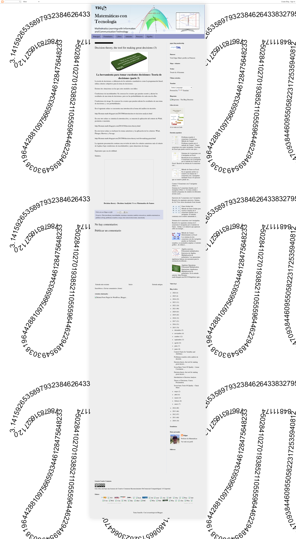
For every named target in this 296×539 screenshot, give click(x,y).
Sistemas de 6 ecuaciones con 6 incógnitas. (186, 220)
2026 (174, 293)
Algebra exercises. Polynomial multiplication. (190, 250)
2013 (174, 411)
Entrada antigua (157, 284)
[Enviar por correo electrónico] (118, 212)
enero (176, 404)
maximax (124, 215)
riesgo (120, 218)
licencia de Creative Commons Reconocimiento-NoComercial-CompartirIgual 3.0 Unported (140, 489)
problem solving (100, 218)
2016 (174, 324)
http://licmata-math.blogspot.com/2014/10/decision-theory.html (117, 126)
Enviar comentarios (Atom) (113, 288)
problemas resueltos (112, 218)
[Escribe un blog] (120, 212)
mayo (176, 391)
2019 (174, 315)
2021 (174, 308)
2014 (174, 408)
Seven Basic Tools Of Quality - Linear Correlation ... (186, 368)
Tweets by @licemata (177, 72)
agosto (176, 343)
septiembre (178, 339)
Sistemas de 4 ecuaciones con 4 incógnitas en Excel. (191, 154)
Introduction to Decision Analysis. (185, 377)
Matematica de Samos (145, 203)
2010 (174, 421)
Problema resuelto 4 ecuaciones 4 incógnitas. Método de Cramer (189, 139)
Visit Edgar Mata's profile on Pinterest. (183, 58)
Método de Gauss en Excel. (190, 169)
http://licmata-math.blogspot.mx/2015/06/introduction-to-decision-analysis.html (123, 113)
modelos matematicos (153, 215)
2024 (174, 299)
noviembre (178, 333)
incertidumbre (116, 215)
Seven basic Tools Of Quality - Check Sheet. (186, 386)
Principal (96, 36)
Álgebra (149, 36)
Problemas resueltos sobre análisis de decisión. (186, 358)
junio (176, 349)
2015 (174, 327)
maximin (130, 215)
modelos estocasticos (139, 215)
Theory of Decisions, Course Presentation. (183, 381)
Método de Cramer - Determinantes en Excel (189, 234)
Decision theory (106, 215)
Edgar (106, 212)
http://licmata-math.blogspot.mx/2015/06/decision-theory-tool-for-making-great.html (125, 138)
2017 (174, 321)
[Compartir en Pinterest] (127, 212)
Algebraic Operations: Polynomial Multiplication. (190, 266)
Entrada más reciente (102, 284)
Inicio (131, 284)
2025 (174, 296)
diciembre (177, 330)
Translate (186, 90)
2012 (174, 414)
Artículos (128, 36)
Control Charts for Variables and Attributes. (184, 353)
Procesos (139, 36)
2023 (174, 302)
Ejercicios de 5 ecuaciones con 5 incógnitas (186, 198)
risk (124, 218)
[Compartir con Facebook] (124, 212)
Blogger (159, 512)
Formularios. (108, 36)
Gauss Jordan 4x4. (187, 206)
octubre (177, 336)
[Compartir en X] (122, 212)
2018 (174, 318)
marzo (176, 398)
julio (176, 346)
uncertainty (141, 218)
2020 (174, 312)
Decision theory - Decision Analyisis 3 (118, 203)
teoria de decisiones (131, 218)
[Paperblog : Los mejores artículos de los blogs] (175, 49)
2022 (174, 305)
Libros (119, 36)
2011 (174, 417)
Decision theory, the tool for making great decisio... (186, 363)
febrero (177, 401)
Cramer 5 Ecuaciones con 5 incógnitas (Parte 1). (184, 185)
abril (176, 394)
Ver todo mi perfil (187, 442)
